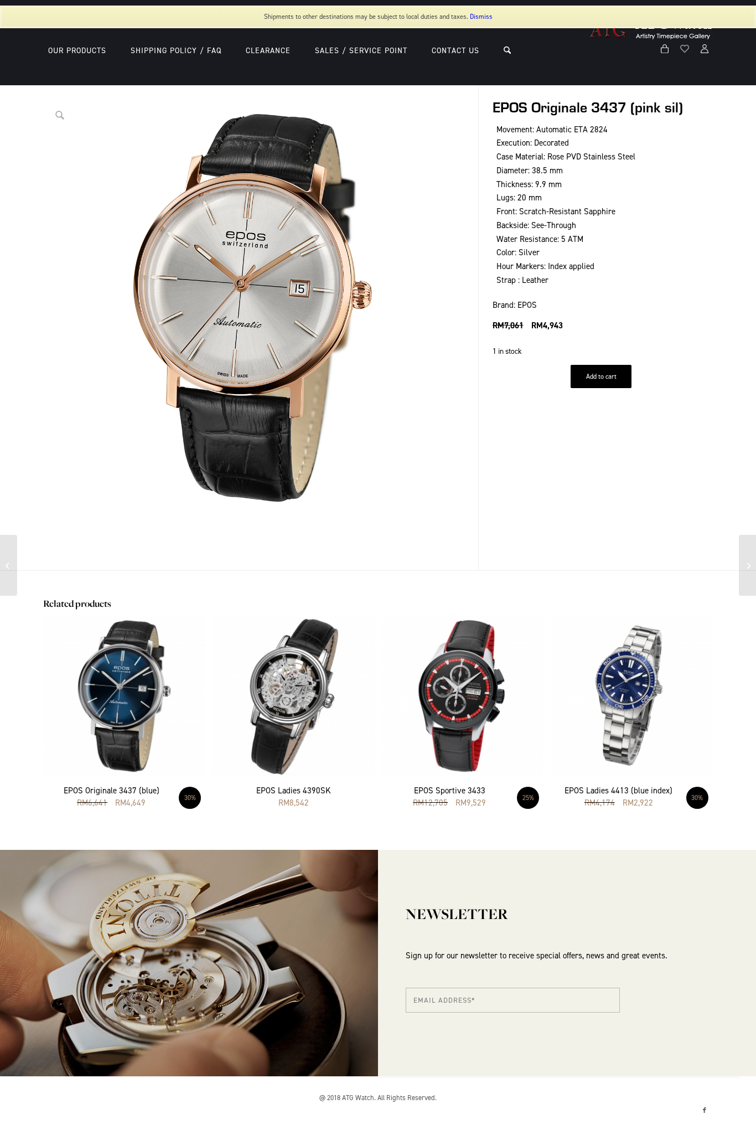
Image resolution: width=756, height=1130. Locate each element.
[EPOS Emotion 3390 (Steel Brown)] (8, 565)
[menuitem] (77, 50)
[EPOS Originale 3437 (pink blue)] (747, 565)
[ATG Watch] (651, 50)
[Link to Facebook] (704, 1110)
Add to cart (601, 376)
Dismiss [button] (481, 16)
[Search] (507, 50)
